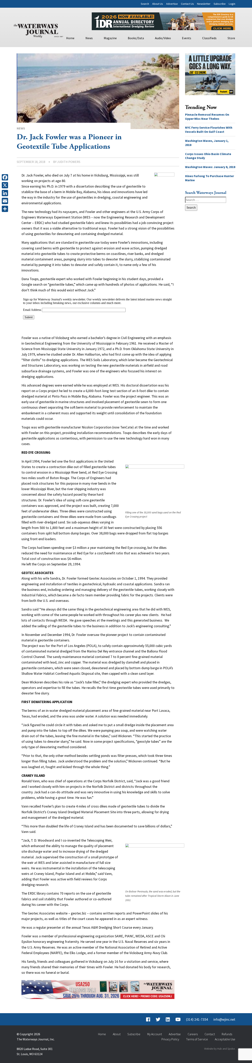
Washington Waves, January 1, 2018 (207, 143)
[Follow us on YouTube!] (178, 1019)
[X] (5, 185)
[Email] (5, 201)
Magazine (110, 38)
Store (231, 38)
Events (186, 38)
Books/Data (136, 38)
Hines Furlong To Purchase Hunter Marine (209, 178)
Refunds (227, 1034)
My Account (154, 1034)
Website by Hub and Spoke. (219, 1048)
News (89, 38)
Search (145, 4)
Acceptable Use (225, 1039)
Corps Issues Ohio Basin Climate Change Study (208, 156)
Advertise (172, 4)
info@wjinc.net (224, 1019)
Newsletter (203, 4)
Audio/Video (163, 38)
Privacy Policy (170, 1039)
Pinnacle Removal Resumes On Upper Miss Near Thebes (207, 116)
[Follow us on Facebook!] (148, 1019)
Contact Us (187, 4)
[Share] (5, 209)
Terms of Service (197, 1039)
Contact (210, 1034)
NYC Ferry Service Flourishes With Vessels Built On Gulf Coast (208, 129)
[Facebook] (5, 177)
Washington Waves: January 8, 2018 (210, 167)
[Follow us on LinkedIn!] (168, 1019)
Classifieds (209, 38)
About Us (157, 4)
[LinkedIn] (5, 193)
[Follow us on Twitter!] (158, 1019)
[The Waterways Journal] (38, 30)
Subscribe (220, 4)
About (116, 1034)
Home (70, 38)
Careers (193, 1034)
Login (232, 4)
